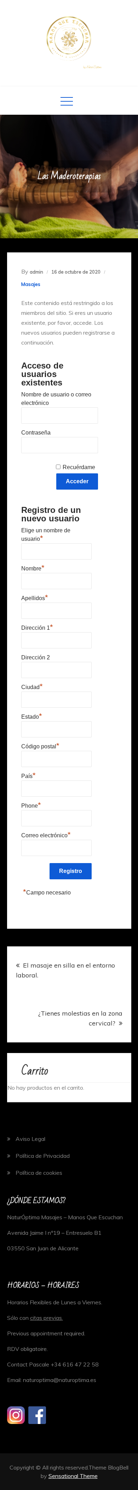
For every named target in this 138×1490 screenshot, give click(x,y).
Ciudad (32, 686)
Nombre (33, 568)
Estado (31, 716)
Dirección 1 (37, 627)
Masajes (30, 284)
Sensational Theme (73, 1475)
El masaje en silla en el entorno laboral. (65, 970)
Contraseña (36, 433)
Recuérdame (79, 467)
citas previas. (46, 1317)
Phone (31, 805)
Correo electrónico (46, 834)
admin (36, 272)
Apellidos (34, 597)
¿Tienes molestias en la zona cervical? (80, 1018)
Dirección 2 (35, 657)
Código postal (40, 745)
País (28, 775)
